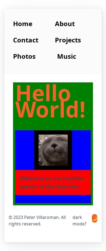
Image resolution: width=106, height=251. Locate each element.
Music (66, 56)
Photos (24, 56)
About (65, 23)
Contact (25, 39)
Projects (68, 39)
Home (22, 23)
